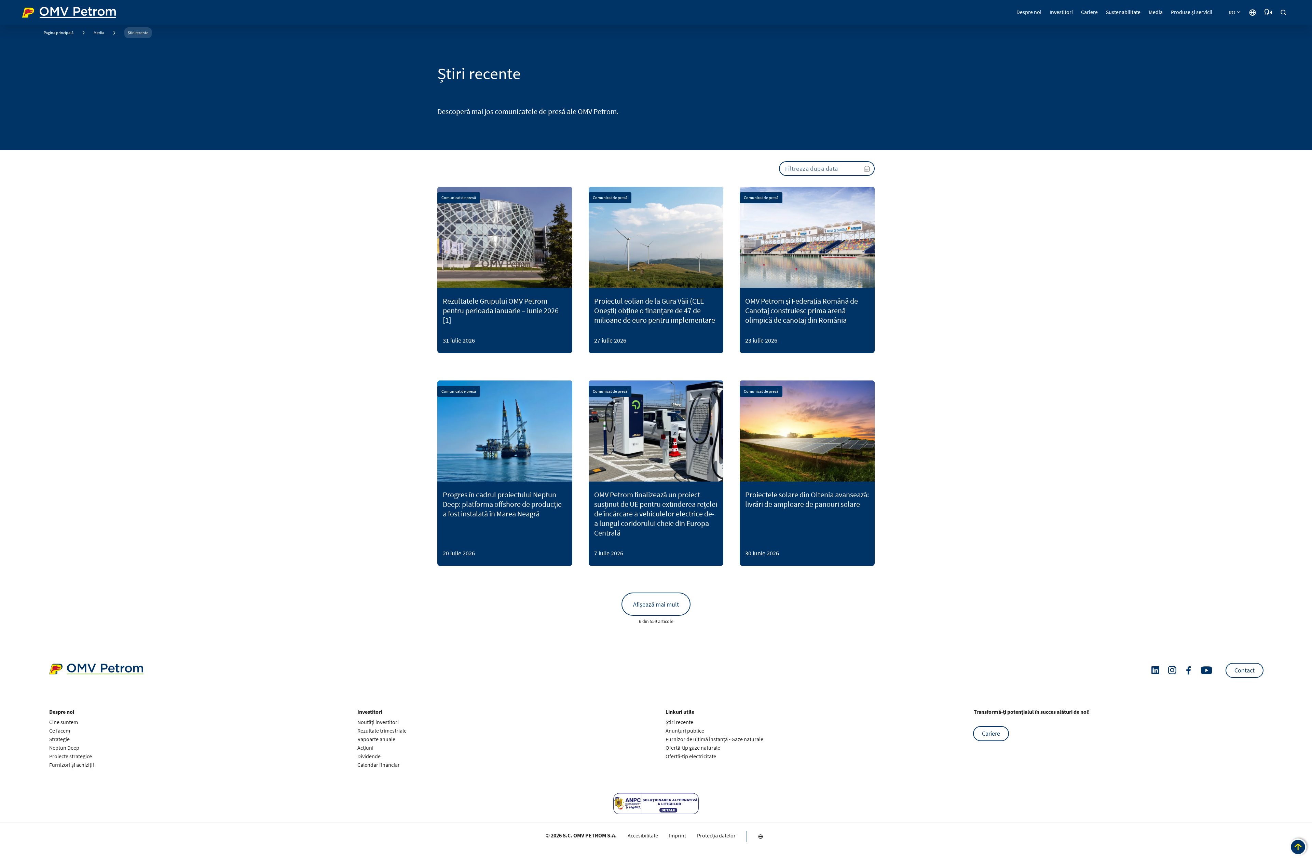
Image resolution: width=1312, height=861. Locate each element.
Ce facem (59, 730)
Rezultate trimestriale (382, 730)
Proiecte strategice (70, 756)
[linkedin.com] (1155, 670)
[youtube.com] (1207, 670)
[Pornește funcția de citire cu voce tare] (1268, 12)
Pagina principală (58, 32)
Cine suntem (63, 722)
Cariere (991, 733)
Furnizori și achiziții (71, 764)
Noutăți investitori (378, 722)
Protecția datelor (716, 835)
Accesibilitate (643, 835)
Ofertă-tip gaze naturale (693, 747)
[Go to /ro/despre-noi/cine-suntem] (1252, 12)
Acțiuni (365, 747)
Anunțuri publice (685, 730)
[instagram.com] (1172, 670)
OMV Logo (35, 11)
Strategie (59, 739)
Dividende (369, 756)
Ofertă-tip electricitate (691, 756)
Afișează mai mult (656, 604)
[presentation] (827, 168)
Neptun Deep (64, 747)
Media (99, 32)
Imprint (677, 835)
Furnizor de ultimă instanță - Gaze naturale (714, 739)
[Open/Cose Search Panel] (1283, 12)
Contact (1244, 670)
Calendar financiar (378, 764)
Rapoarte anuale (376, 739)
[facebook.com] (1189, 670)
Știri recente (138, 32)
